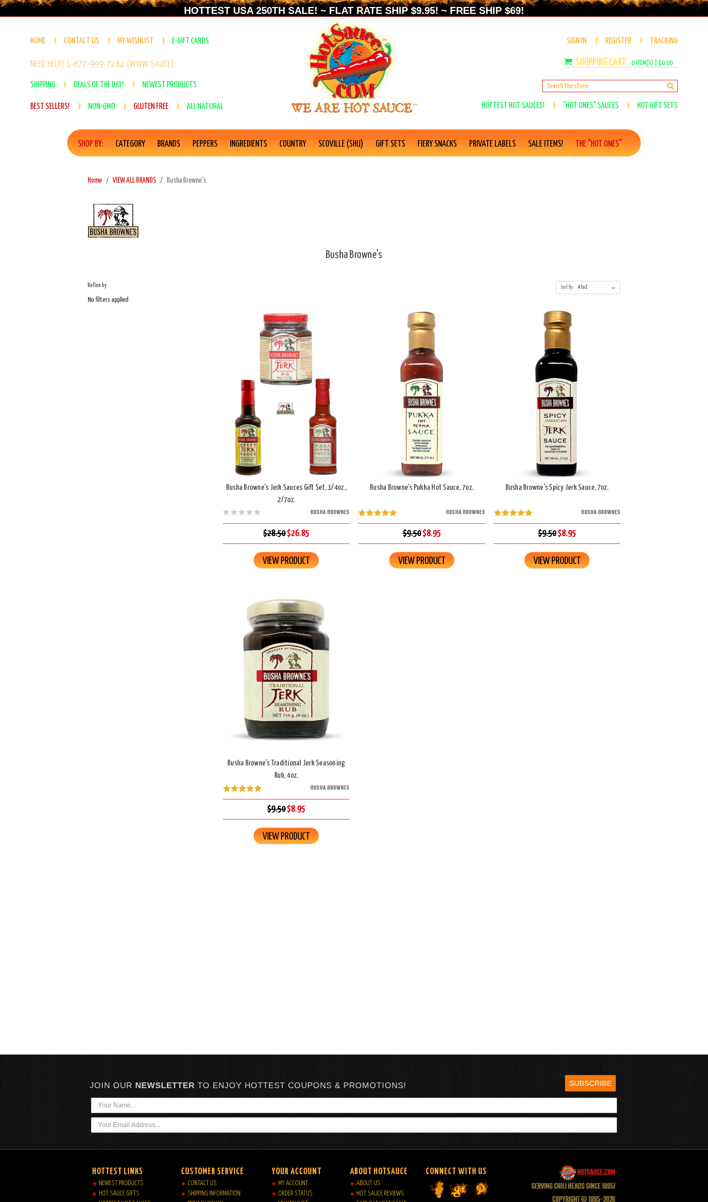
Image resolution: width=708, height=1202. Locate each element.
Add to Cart (421, 400)
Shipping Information (214, 1193)
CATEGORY (130, 144)
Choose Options (286, 400)
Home (37, 41)
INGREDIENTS (248, 144)
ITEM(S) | (652, 63)
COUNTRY (292, 144)
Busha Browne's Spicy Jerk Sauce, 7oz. (557, 487)
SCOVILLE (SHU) (340, 144)
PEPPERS (205, 144)
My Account (293, 1183)
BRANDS (168, 144)
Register (618, 41)
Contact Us (81, 41)
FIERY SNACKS (437, 144)
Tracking (664, 41)
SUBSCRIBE (590, 1083)
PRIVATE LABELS (492, 144)
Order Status (295, 1193)
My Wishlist (136, 41)
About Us (368, 1183)
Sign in (577, 41)
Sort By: (567, 287)
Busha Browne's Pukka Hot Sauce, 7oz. (421, 487)
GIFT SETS (390, 144)
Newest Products (121, 1183)
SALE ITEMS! (545, 144)
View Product (286, 561)
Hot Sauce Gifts (119, 1193)
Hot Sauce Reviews (380, 1193)
